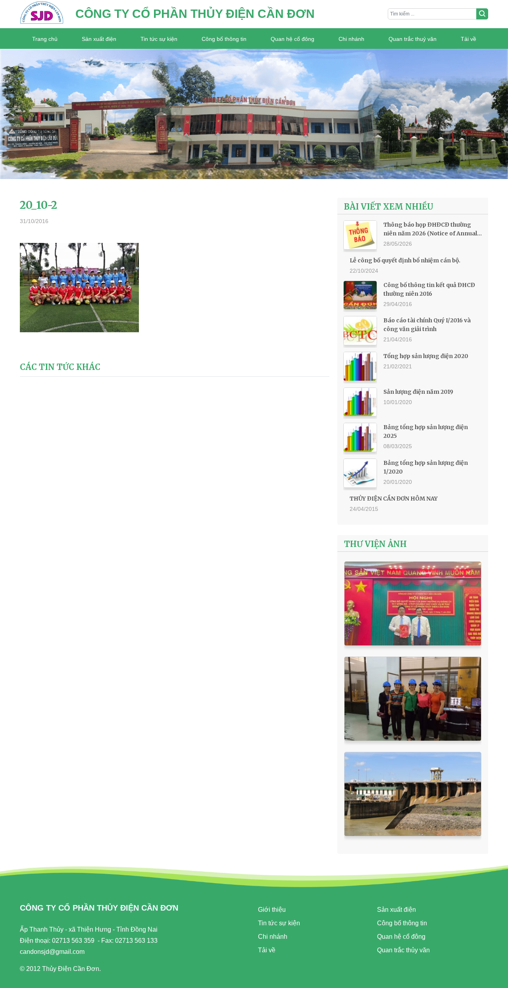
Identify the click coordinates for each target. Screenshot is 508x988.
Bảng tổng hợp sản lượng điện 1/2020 (425, 467)
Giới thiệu (272, 909)
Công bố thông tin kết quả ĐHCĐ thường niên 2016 (429, 289)
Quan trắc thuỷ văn (413, 39)
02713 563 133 (136, 940)
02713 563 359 (73, 940)
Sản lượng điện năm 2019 (418, 391)
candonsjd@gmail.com (52, 951)
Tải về (468, 39)
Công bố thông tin (224, 39)
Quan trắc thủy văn (403, 950)
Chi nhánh (351, 39)
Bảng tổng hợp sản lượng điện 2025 (425, 431)
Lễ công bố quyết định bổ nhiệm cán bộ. (405, 260)
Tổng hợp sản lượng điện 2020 (425, 356)
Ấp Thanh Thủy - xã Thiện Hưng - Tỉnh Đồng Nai (89, 929)
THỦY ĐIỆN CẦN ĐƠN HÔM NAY (394, 498)
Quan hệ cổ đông (292, 39)
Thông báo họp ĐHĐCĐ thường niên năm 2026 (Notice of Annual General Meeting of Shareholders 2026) (431, 229)
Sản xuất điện (99, 39)
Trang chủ (45, 39)
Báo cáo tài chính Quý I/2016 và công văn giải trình (427, 325)
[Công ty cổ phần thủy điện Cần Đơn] (42, 14)
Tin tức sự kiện (158, 39)
